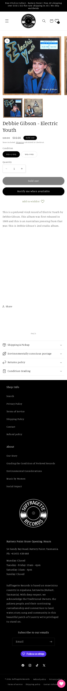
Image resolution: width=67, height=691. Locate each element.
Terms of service (15, 684)
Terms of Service (16, 411)
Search (10, 396)
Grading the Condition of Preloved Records (31, 463)
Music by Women (16, 478)
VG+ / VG (13, 155)
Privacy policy (55, 679)
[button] (7, 21)
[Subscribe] (51, 642)
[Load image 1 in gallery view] (12, 108)
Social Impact (14, 486)
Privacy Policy (14, 403)
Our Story (12, 455)
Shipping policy (33, 684)
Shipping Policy (15, 419)
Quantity (7, 162)
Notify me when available (33, 191)
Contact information (53, 684)
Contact (11, 426)
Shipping (20, 142)
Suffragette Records (21, 679)
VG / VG (31, 155)
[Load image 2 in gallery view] (33, 108)
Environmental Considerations (24, 471)
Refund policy (14, 434)
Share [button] (9, 306)
